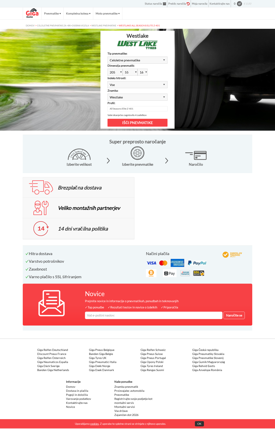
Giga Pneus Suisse (152, 354)
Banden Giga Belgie (101, 354)
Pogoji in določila (77, 394)
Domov (70, 386)
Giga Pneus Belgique (101, 349)
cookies (94, 423)
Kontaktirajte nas (77, 402)
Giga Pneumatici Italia (102, 362)
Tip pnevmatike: (117, 53)
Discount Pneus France (51, 354)
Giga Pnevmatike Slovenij (208, 358)
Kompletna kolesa (77, 13)
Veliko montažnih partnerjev (89, 208)
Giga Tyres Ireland (152, 366)
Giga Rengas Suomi (152, 370)
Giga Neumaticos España (52, 362)
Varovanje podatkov (78, 398)
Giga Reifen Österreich (51, 358)
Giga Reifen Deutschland (52, 349)
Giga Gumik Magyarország (208, 362)
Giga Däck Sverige (48, 366)
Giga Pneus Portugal (153, 358)
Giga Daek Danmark (101, 370)
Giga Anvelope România (207, 370)
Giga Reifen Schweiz (153, 349)
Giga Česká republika (205, 349)
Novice (70, 406)
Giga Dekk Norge (99, 366)
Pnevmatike (51, 13)
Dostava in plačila (77, 390)
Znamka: (113, 90)
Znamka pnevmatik (126, 386)
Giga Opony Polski (152, 362)
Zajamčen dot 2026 (126, 415)
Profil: (111, 103)
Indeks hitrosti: (117, 78)
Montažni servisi (124, 406)
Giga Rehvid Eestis (203, 366)
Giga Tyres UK (97, 358)
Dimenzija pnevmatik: (121, 65)
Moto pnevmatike (107, 13)
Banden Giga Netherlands (53, 370)
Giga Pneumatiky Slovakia (208, 354)
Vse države (121, 410)
